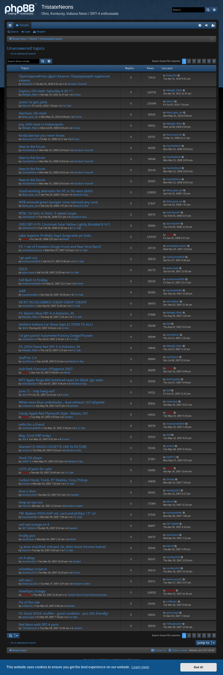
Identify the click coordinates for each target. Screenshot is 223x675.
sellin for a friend (31, 424)
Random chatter (74, 506)
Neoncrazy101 (30, 139)
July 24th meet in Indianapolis (41, 124)
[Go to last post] (178, 75)
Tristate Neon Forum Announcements (87, 594)
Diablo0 (26, 594)
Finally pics (27, 535)
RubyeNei (27, 84)
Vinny (25, 239)
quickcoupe (28, 272)
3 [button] (194, 61)
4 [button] (199, 61)
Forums (24, 25)
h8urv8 (25, 105)
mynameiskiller (30, 294)
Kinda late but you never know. (42, 135)
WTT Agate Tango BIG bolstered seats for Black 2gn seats (61, 380)
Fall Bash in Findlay (33, 280)
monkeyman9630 (31, 261)
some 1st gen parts (33, 102)
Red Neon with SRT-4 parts (39, 624)
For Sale (67, 105)
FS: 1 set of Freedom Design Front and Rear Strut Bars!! (60, 246)
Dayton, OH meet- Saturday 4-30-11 (46, 91)
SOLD (23, 269)
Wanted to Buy (80, 194)
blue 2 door (27, 491)
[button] (214, 61)
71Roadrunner (29, 628)
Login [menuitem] (207, 26)
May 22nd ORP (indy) (35, 435)
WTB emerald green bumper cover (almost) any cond (58, 202)
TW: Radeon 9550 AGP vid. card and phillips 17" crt (57, 513)
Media (66, 239)
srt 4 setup (27, 558)
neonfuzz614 (29, 494)
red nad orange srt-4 (34, 524)
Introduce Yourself (76, 84)
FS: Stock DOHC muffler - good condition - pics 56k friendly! (63, 613)
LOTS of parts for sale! (35, 469)
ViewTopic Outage (32, 591)
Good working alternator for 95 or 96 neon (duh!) (56, 191)
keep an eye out (30, 502)
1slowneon (27, 406)
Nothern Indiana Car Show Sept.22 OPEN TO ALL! (56, 324)
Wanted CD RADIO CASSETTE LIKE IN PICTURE (53, 446)
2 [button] (189, 61)
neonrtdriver (28, 305)
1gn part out (28, 257)
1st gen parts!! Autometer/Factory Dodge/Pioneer (56, 335)
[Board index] (22, 10)
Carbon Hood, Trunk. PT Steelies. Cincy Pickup (53, 480)
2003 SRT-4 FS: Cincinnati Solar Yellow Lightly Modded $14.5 (64, 224)
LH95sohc (27, 606)
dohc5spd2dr (29, 383)
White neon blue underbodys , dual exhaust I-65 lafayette (62, 402)
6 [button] (209, 61)
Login (27, 31)
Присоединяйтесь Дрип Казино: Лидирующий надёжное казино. (64, 78)
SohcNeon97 (29, 217)
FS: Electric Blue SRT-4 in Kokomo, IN (46, 313)
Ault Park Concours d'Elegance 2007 (46, 369)
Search (14, 31)
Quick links (10, 26)
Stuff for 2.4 (28, 357)
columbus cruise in (33, 569)
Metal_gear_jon (30, 117)
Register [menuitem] (213, 26)
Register (41, 31)
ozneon (26, 450)
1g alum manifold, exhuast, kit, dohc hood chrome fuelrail (62, 546)
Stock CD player (30, 458)
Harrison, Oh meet (33, 113)
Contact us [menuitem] (160, 650)
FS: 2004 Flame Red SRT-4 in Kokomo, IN (49, 346)
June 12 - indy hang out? (37, 391)
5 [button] (204, 61)
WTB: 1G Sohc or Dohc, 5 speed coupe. (48, 213)
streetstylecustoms (32, 250)
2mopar (26, 483)
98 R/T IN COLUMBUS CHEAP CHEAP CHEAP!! (53, 302)
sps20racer (28, 361)
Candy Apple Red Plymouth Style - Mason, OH (53, 413)
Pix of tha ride (29, 602)
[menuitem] (200, 25)
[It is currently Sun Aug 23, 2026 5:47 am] (212, 39)
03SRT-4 (26, 461)
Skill (24, 328)
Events (77, 94)
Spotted (74, 406)
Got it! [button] (198, 667)
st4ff (22, 291)
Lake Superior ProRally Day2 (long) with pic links (55, 235)
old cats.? (25, 580)
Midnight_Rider (30, 94)
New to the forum (32, 146)
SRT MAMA (28, 528)
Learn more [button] (140, 667)
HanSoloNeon (29, 150)
